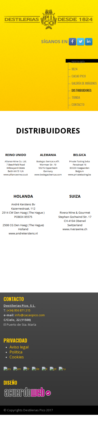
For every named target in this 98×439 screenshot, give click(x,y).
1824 (75, 69)
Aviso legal (19, 347)
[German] (37, 370)
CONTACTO (78, 104)
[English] (18, 370)
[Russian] (63, 370)
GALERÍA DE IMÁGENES (84, 83)
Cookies (17, 357)
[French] (27, 370)
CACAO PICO (79, 76)
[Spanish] (8, 370)
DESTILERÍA (78, 61)
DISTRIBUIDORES (82, 90)
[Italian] (46, 370)
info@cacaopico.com (30, 315)
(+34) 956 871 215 (18, 310)
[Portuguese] (54, 370)
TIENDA (76, 97)
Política (16, 352)
